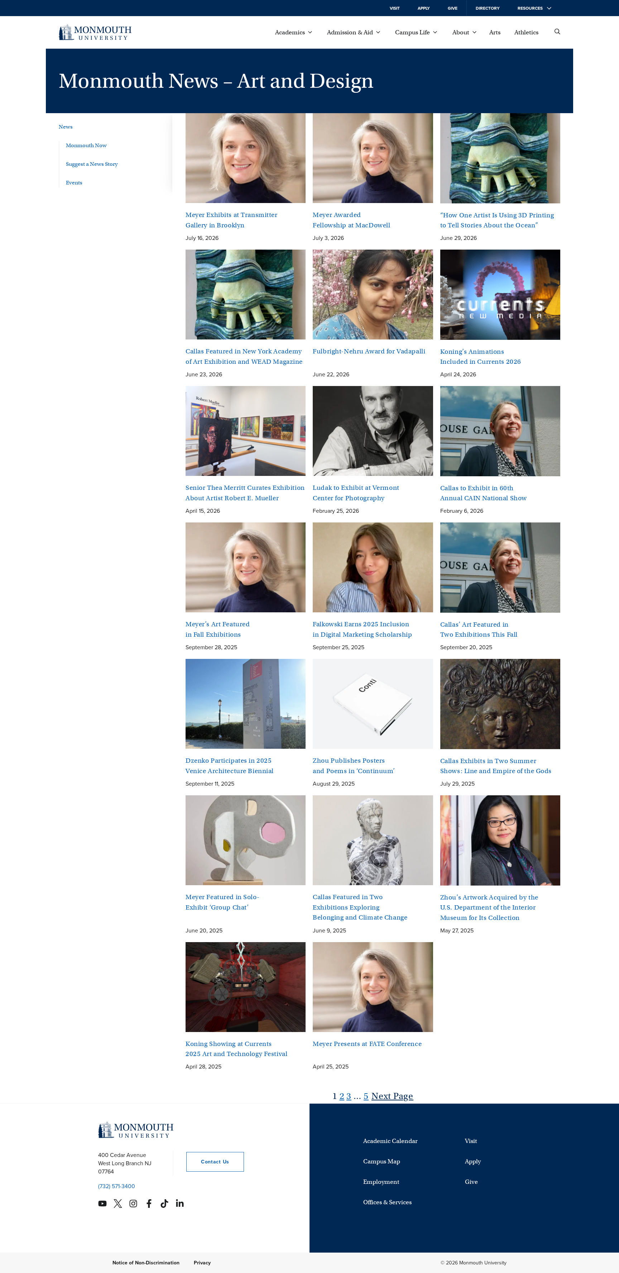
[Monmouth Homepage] (95, 32)
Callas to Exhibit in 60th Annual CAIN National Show (483, 493)
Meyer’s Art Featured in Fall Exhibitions (218, 629)
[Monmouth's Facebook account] (149, 1203)
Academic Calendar (390, 1141)
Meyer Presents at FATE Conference (367, 1044)
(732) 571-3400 (116, 1186)
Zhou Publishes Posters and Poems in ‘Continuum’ (354, 766)
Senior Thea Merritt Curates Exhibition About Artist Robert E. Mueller (245, 493)
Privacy (202, 1263)
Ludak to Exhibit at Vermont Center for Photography (356, 493)
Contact (207, 1162)
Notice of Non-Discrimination (145, 1263)
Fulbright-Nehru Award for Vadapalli (369, 351)
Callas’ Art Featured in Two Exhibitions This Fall (479, 630)
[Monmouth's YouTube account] (102, 1203)
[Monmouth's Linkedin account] (180, 1203)
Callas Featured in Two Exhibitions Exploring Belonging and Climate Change (360, 907)
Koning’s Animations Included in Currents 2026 (480, 357)
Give (452, 8)
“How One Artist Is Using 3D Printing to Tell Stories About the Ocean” (497, 220)
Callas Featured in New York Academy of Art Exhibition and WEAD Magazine (244, 356)
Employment (381, 1182)
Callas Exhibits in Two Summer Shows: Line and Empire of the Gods (496, 766)
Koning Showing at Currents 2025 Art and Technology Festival (236, 1049)
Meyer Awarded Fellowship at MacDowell (351, 220)
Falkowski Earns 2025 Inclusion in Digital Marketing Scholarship (362, 629)
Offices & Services (387, 1202)
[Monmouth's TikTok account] (164, 1203)
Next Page (392, 1095)
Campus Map (381, 1161)
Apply (424, 8)
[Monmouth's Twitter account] (118, 1203)
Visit (395, 8)
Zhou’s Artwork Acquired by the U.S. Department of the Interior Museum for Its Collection (489, 907)
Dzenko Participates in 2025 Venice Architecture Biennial (230, 766)
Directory (488, 8)
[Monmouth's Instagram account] (133, 1203)
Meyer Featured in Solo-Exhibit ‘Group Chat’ (222, 902)
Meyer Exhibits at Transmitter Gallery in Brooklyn (232, 220)
